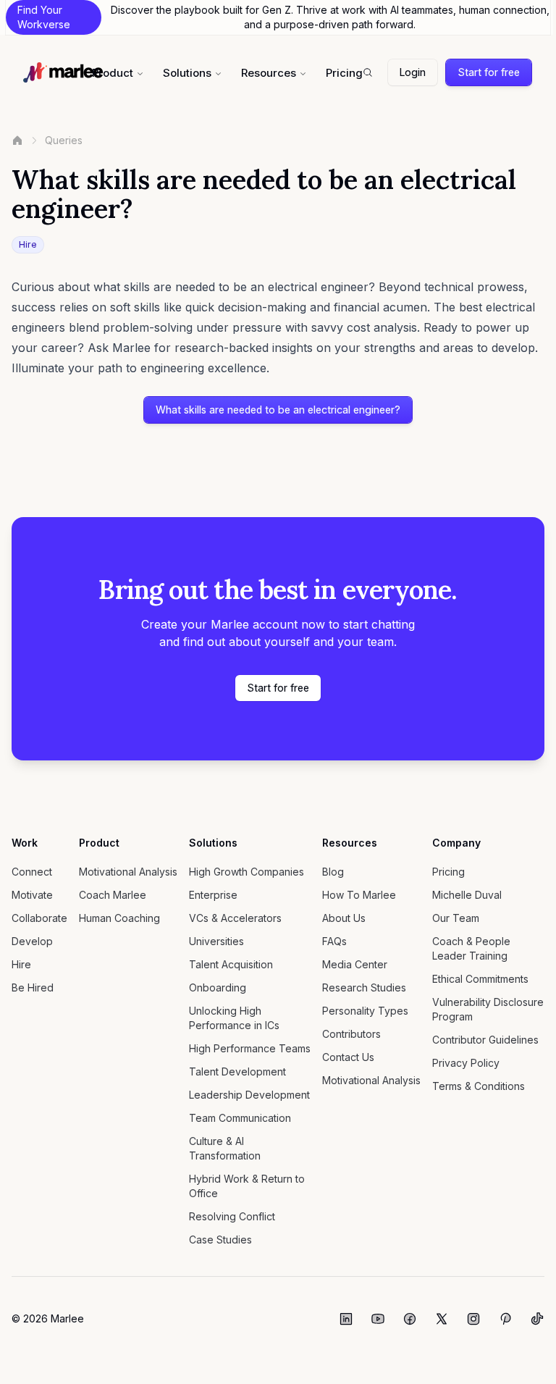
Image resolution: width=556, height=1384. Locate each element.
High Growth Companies (246, 871)
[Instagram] (473, 1319)
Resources (268, 73)
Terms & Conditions (478, 1086)
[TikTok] (537, 1319)
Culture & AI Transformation (225, 1148)
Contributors (351, 1034)
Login (413, 72)
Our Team (455, 918)
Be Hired (33, 987)
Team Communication (240, 1118)
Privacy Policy (466, 1063)
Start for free (489, 72)
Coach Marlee (112, 895)
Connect (32, 871)
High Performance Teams (250, 1048)
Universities (216, 941)
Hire (21, 964)
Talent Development (237, 1071)
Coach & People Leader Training (471, 948)
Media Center (354, 964)
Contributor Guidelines (485, 1039)
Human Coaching (119, 918)
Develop (32, 941)
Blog (333, 871)
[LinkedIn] (346, 1319)
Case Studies (220, 1239)
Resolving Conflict (232, 1216)
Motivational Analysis (128, 871)
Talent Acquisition (231, 964)
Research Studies (364, 987)
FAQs (334, 941)
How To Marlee (359, 895)
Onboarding (217, 987)
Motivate (32, 895)
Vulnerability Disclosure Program (488, 1009)
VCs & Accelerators (235, 918)
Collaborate (39, 918)
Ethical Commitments (480, 979)
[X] (441, 1319)
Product (112, 73)
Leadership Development (249, 1095)
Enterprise (213, 895)
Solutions (187, 73)
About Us (344, 918)
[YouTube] (378, 1319)
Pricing (344, 73)
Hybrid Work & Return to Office (247, 1186)
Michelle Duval (467, 895)
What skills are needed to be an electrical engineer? (278, 409)
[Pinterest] (505, 1319)
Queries (64, 140)
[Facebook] (410, 1319)
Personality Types (365, 1011)
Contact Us (348, 1057)
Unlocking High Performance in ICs (234, 1018)
